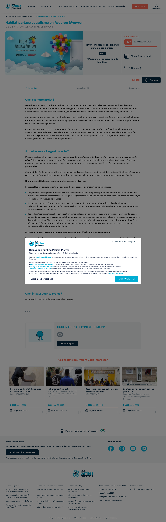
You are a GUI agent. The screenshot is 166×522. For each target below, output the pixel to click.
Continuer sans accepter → (124, 241)
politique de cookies (116, 273)
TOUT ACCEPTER (127, 279)
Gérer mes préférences (42, 279)
